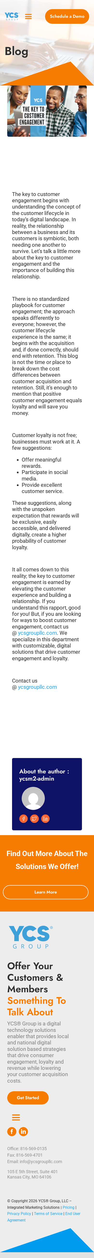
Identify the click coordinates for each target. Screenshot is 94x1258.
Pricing (68, 1207)
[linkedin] (23, 1131)
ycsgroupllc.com (37, 633)
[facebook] (11, 1131)
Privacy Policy (19, 1213)
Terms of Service (48, 1213)
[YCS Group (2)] (12, 14)
